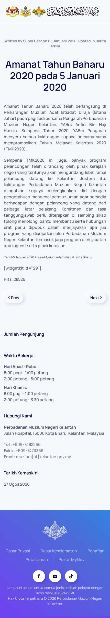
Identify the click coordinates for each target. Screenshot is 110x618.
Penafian (96, 551)
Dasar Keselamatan (58, 551)
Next (94, 297)
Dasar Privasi (18, 551)
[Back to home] (55, 11)
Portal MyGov (71, 559)
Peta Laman (37, 559)
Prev (15, 297)
